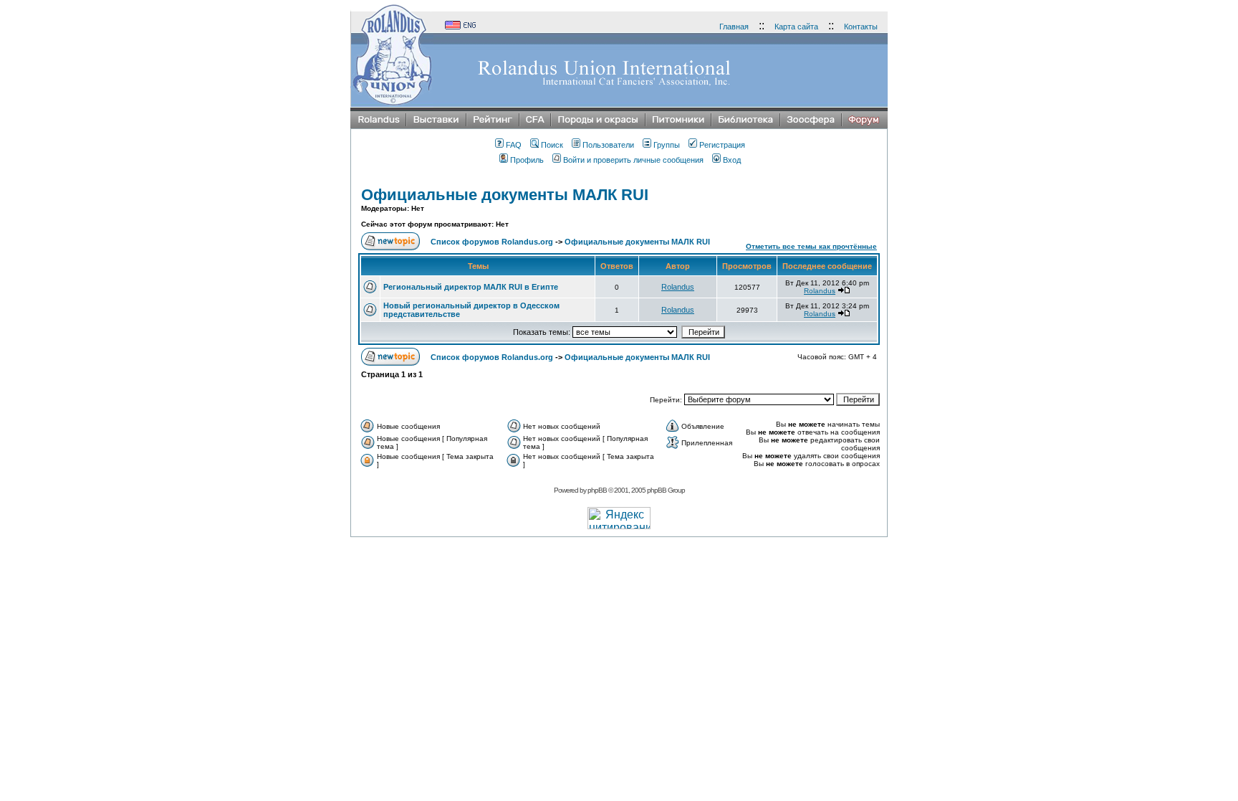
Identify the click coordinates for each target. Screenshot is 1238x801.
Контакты (861, 26)
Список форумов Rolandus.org (492, 241)
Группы (666, 145)
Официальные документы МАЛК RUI (504, 195)
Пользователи (608, 145)
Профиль (527, 160)
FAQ (514, 145)
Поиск (552, 145)
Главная (734, 26)
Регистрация (722, 145)
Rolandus (677, 287)
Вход (732, 160)
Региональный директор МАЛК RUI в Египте (470, 287)
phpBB (597, 490)
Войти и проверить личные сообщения (633, 160)
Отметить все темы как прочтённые (811, 246)
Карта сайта (796, 26)
